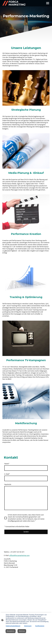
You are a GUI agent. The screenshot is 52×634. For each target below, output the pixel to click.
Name (6, 464)
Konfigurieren (39, 626)
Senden (26, 532)
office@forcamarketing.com (19, 556)
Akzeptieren (11, 631)
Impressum (27, 626)
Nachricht (7, 485)
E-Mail (7, 474)
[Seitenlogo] (14, 3)
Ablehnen (22, 631)
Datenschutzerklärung (13, 626)
